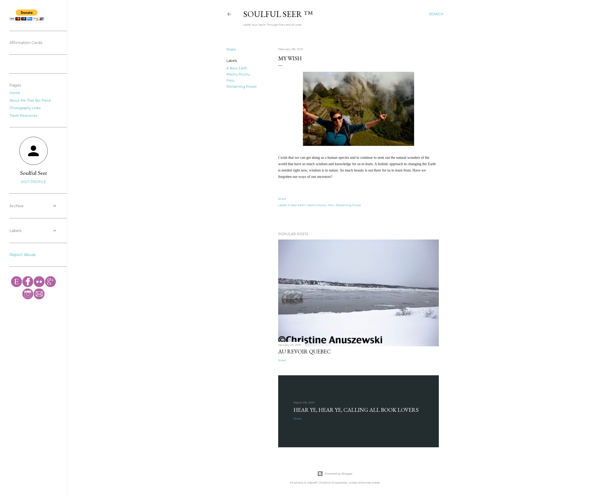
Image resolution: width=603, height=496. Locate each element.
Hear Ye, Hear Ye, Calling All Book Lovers (356, 409)
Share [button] (231, 49)
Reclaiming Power (241, 86)
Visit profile (33, 182)
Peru (230, 80)
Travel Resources (23, 115)
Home (14, 93)
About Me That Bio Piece (30, 100)
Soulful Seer (33, 172)
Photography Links (25, 108)
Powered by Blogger (339, 473)
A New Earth (236, 68)
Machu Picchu (238, 74)
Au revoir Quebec (304, 351)
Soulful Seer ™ (278, 14)
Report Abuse (22, 254)
